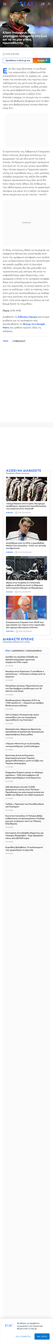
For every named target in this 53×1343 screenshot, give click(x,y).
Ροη (7, 651)
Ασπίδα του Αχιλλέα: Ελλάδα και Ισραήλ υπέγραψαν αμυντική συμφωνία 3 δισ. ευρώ (21, 659)
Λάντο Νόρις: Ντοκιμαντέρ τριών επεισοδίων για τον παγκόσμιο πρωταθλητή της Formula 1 (22, 717)
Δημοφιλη (18, 651)
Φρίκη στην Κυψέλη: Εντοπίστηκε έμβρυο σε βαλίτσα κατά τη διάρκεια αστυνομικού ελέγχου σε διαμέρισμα (24, 585)
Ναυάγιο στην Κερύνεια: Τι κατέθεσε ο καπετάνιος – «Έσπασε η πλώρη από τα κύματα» (25, 674)
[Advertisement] (26, 449)
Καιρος (43, 4)
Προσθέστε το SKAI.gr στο (25, 60)
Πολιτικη (10, 631)
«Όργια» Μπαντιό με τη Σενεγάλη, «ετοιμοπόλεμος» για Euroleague (22, 745)
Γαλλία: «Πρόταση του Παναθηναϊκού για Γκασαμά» (24, 805)
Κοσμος (9, 512)
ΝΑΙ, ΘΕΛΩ (42, 1336)
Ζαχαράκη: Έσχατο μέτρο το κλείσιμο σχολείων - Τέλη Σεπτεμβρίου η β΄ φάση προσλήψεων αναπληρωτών (24, 775)
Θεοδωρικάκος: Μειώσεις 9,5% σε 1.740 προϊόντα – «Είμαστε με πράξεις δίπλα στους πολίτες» (24, 703)
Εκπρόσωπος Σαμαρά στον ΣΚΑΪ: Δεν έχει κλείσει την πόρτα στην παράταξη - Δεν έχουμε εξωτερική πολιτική (26, 625)
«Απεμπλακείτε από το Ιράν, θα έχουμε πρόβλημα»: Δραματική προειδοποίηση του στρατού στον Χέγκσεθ (26, 506)
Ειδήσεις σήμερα (28, 317)
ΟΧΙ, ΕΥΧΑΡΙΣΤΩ (23, 1336)
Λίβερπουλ (19, 341)
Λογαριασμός (49, 4)
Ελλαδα (9, 592)
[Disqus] (26, 385)
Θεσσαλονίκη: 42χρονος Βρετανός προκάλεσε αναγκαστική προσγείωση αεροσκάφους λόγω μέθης (24, 732)
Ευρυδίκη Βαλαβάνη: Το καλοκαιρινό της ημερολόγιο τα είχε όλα (24, 848)
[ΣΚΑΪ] (26, 4)
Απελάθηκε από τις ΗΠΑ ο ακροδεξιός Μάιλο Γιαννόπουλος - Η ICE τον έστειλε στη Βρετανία (26, 545)
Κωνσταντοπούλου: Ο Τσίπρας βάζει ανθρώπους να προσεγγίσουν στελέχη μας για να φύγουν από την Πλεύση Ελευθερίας (25, 820)
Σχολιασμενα (34, 651)
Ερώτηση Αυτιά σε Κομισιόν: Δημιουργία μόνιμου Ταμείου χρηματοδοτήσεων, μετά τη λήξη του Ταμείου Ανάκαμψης (24, 759)
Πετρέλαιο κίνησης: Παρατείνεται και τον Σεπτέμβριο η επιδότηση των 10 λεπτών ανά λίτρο (24, 688)
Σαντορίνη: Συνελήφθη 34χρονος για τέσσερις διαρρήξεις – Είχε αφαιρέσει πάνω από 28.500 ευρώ (24, 835)
